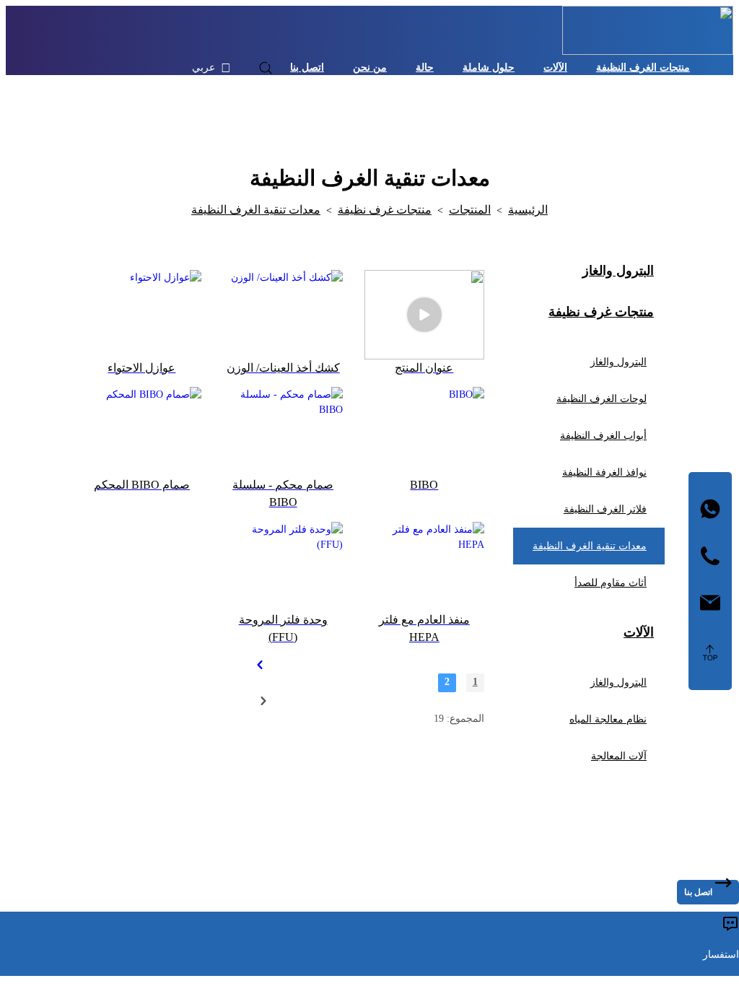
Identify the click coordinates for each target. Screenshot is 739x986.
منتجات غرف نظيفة (385, 210)
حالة (425, 68)
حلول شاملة (489, 68)
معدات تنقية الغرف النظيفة (255, 210)
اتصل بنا (307, 68)
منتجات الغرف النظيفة (643, 68)
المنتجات (470, 210)
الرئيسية (528, 210)
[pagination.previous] (259, 664)
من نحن (370, 68)
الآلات (555, 68)
